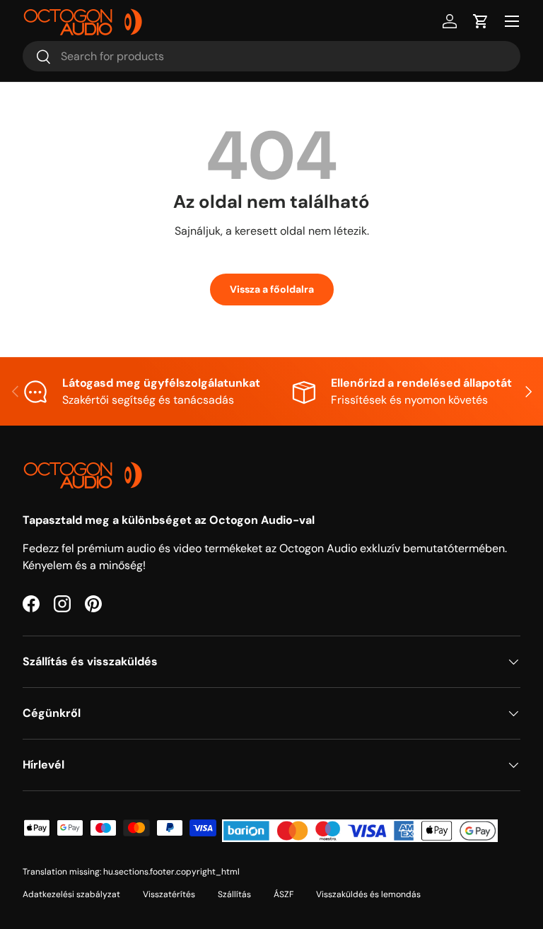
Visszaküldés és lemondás (368, 894)
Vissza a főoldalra (272, 289)
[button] (480, 21)
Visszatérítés (169, 894)
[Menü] (511, 21)
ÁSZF (283, 894)
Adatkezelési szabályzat (71, 894)
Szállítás (234, 894)
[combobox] (271, 56)
